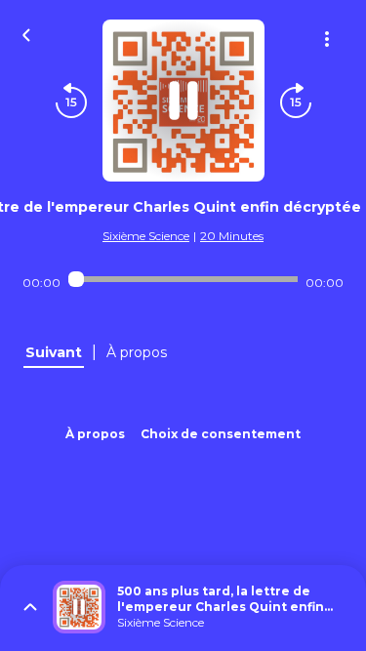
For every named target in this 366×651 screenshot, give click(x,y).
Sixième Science (145, 235)
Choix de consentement (221, 434)
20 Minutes (232, 235)
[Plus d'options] (326, 39)
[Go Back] (26, 33)
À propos (95, 434)
